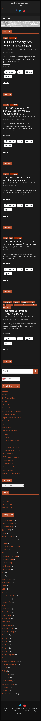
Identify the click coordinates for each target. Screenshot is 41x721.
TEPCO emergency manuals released (17, 44)
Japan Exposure (7, 579)
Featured (5, 543)
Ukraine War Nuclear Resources (12, 411)
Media (4, 586)
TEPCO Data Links (8, 437)
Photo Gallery (6, 421)
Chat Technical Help (8, 398)
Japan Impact (6, 582)
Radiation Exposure (8, 628)
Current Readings (7, 527)
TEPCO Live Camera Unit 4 (11, 447)
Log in (4, 498)
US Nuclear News (8, 684)
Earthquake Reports (8, 536)
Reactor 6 (26, 305)
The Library (5, 434)
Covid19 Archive (7, 470)
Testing (4, 671)
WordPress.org (7, 508)
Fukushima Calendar (9, 414)
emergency (6, 119)
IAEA (3, 573)
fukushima (13, 319)
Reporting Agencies (8, 655)
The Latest (13, 38)
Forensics (5, 550)
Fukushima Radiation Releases (12, 467)
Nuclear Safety (7, 609)
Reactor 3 (5, 641)
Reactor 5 (17, 305)
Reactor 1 (16, 302)
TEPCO (11, 52)
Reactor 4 (9, 305)
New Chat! (5, 391)
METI (5, 238)
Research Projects (8, 658)
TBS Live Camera (8, 454)
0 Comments (29, 49)
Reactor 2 (25, 302)
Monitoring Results (8, 596)
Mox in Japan (6, 599)
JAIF (3, 576)
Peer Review (6, 618)
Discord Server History (9, 431)
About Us (5, 401)
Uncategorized (7, 681)
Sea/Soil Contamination (10, 661)
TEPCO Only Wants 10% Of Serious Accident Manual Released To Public (17, 110)
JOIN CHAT (5, 395)
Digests (4, 533)
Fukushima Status (8, 559)
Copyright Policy (7, 408)
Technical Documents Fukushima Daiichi (15, 312)
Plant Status (6, 622)
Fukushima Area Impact (10, 556)
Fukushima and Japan (9, 553)
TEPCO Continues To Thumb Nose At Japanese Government (20, 243)
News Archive (6, 427)
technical (25, 319)
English (8, 379)
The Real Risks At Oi (8, 464)
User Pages (6, 687)
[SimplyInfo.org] (4, 18)
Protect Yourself (7, 625)
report (11, 185)
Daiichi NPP (7, 302)
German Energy (7, 563)
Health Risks (6, 566)
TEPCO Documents (8, 444)
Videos (4, 424)
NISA (5, 38)
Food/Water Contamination (11, 546)
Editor (20, 49)
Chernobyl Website (8, 460)
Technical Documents (9, 664)
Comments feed (7, 504)
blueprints (6, 319)
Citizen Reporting (7, 520)
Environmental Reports (9, 540)
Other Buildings (7, 615)
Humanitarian (6, 569)
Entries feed (6, 501)
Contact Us (5, 404)
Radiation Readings (8, 632)
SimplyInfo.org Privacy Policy (11, 473)
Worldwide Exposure (9, 694)
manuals (5, 52)
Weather (5, 691)
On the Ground (7, 612)
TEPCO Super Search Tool (11, 441)
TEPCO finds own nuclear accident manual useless (17, 179)
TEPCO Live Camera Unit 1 (11, 450)
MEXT (4, 592)
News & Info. (6, 602)
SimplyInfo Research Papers (11, 418)
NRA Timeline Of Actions (10, 457)
